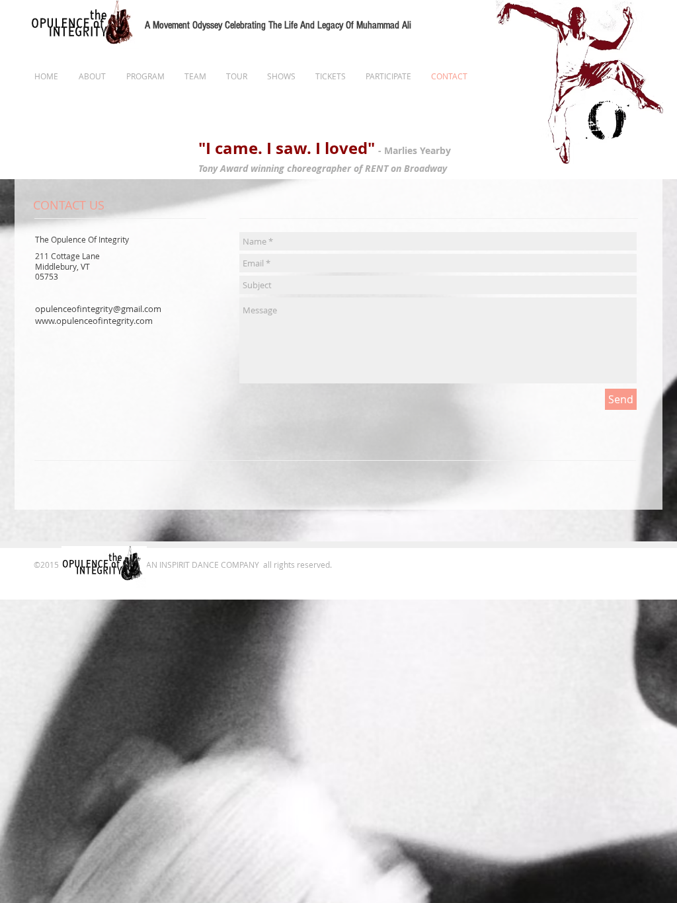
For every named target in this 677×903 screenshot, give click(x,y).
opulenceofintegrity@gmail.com (98, 309)
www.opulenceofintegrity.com (94, 321)
